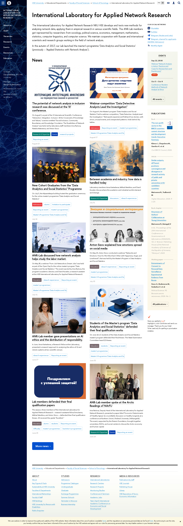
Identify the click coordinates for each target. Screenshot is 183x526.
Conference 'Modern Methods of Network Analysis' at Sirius (159, 87)
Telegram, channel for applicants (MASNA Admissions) (161, 40)
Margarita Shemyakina (12, 84)
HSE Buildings (37, 501)
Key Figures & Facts (39, 483)
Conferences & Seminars (99, 494)
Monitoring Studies (97, 490)
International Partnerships (41, 494)
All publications (159, 304)
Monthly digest (156, 45)
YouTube (154, 32)
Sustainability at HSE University (43, 487)
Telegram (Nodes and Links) (162, 35)
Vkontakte (155, 28)
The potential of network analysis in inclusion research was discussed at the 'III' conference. (58, 107)
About (35, 476)
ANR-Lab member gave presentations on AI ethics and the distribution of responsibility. (57, 338)
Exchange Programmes (70, 494)
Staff (5, 30)
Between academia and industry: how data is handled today (116, 181)
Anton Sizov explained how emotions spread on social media (116, 246)
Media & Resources (129, 476)
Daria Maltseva (9, 74)
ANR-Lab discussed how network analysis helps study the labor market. (56, 257)
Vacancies (7, 36)
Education (7, 58)
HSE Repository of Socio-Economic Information (129, 495)
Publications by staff (126, 480)
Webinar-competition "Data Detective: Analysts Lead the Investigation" (112, 105)
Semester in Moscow (69, 501)
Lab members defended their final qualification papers (52, 403)
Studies (65, 476)
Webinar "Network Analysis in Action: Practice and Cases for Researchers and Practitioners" (161, 67)
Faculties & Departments (41, 490)
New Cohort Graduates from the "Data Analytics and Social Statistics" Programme (57, 187)
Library (121, 490)
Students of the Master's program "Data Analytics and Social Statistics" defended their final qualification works (113, 326)
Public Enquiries (38, 510)
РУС (159, 3)
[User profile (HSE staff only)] (174, 3)
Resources (8, 52)
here (104, 521)
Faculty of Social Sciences (77, 468)
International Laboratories (99, 480)
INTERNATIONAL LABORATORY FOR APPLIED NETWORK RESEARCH (12, 14)
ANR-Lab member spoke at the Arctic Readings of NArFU (112, 404)
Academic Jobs (96, 497)
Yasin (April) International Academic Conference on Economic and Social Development (100, 505)
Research (95, 476)
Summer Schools (67, 497)
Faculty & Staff (37, 497)
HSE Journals (124, 483)
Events (162, 55)
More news (42, 446)
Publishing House (125, 487)
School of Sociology (97, 468)
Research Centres (97, 483)
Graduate (64, 490)
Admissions (65, 480)
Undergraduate (67, 487)
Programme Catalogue (70, 483)
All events (157, 99)
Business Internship (68, 504)
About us (7, 25)
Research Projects (97, 487)
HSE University (37, 468)
